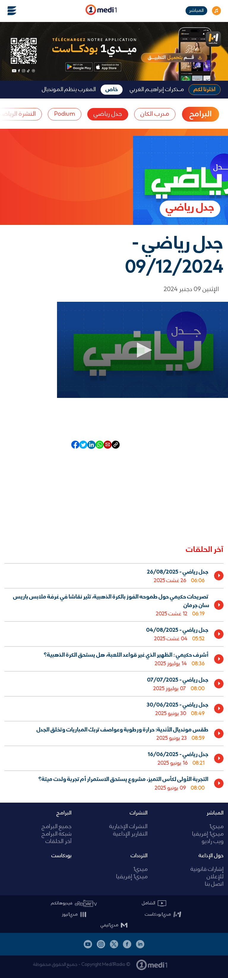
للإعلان (215, 877)
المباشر (196, 10)
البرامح (200, 114)
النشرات (139, 813)
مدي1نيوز (70, 914)
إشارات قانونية (207, 869)
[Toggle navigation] (8, 10)
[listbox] (114, 678)
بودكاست (61, 856)
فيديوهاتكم (61, 903)
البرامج (64, 813)
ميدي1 (216, 827)
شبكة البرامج (57, 834)
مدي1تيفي (109, 925)
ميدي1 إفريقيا (208, 834)
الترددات (139, 856)
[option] (114, 575)
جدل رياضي (108, 114)
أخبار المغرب (183, 958)
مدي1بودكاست (158, 914)
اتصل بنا (214, 884)
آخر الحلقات (58, 841)
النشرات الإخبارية (128, 827)
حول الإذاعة (211, 856)
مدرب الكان (154, 114)
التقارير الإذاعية (130, 834)
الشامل (148, 903)
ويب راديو (213, 841)
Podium (64, 114)
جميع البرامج (57, 827)
